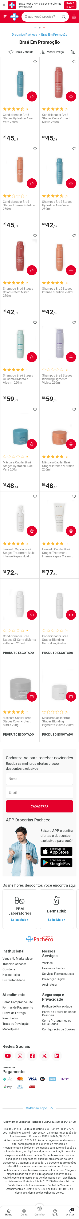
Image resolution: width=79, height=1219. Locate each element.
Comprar (28, 96)
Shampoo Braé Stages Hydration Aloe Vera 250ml (57, 205)
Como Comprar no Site (18, 1002)
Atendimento (14, 994)
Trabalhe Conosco (15, 964)
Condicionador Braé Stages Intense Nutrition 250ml (19, 205)
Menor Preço (55, 52)
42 (49, 225)
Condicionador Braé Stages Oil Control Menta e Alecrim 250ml (19, 640)
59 (10, 398)
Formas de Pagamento (18, 1007)
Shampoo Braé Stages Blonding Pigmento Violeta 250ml (57, 379)
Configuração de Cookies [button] (58, 1029)
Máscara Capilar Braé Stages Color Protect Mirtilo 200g (17, 721)
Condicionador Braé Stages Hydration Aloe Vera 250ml (18, 118)
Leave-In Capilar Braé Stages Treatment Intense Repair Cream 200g (56, 553)
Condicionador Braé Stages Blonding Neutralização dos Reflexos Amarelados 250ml (56, 640)
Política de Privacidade (57, 1006)
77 (49, 572)
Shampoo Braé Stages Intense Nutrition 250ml (57, 290)
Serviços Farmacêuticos (58, 973)
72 (10, 572)
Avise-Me (28, 615)
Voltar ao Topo (37, 1108)
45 (10, 138)
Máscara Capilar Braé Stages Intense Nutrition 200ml (58, 466)
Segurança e (53, 996)
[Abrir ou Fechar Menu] (5, 17)
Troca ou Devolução (16, 1023)
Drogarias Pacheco (24, 34)
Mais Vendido (24, 52)
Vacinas (47, 963)
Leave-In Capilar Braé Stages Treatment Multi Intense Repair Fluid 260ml (19, 553)
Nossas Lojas (11, 974)
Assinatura (49, 984)
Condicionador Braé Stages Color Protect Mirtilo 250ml (56, 118)
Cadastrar (39, 806)
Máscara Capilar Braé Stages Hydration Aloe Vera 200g (18, 466)
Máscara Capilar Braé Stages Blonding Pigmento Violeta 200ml (58, 721)
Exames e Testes (53, 968)
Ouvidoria (9, 969)
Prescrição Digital (53, 979)
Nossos (50, 953)
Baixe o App (70, 5)
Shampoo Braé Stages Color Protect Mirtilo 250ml (18, 292)
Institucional (13, 951)
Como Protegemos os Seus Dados (56, 1022)
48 (10, 485)
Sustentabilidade (14, 980)
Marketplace (11, 1029)
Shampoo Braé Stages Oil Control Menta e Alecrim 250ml (18, 379)
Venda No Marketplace (18, 958)
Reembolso (10, 1018)
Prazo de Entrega (14, 1013)
